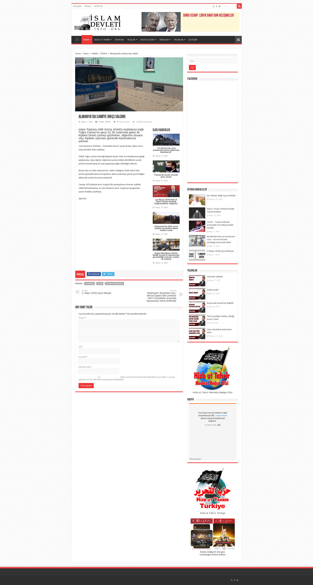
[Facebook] (217, 6)
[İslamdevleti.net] (97, 22)
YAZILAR (131, 39)
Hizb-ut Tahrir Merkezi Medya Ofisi (212, 392)
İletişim (88, 6)
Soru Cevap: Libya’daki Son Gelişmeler (208, 16)
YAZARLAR (178, 39)
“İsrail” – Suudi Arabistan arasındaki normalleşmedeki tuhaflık (220, 225)
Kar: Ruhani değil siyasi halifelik (221, 195)
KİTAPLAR (98, 6)
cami (100, 284)
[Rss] (214, 6)
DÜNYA (103, 53)
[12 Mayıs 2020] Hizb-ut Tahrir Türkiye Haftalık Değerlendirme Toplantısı (166, 202)
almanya (90, 284)
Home (78, 53)
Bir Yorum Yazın (123, 122)
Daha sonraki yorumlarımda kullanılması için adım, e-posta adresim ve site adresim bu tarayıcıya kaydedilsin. (127, 378)
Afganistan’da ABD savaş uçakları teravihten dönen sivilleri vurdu (166, 228)
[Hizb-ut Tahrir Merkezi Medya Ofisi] (212, 368)
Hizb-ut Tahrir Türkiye (212, 513)
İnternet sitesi (85, 367)
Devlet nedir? (213, 290)
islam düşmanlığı (115, 284)
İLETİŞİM (193, 39)
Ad (81, 346)
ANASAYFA (77, 39)
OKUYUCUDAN (147, 39)
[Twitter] (219, 6)
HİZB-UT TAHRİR (102, 39)
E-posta (83, 357)
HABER (86, 39)
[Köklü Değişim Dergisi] (212, 534)
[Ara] (239, 6)
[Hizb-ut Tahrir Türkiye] (212, 489)
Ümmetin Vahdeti (215, 276)
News (86, 53)
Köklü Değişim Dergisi (212, 551)
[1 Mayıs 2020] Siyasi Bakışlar (96, 292)
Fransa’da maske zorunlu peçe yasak (166, 176)
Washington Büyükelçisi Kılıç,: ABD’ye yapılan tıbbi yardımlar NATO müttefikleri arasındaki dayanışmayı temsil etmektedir (161, 296)
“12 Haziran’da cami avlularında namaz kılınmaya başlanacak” (166, 150)
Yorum (82, 318)
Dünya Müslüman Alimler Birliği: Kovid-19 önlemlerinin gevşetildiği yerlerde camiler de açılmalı (166, 256)
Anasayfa (77, 6)
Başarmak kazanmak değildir (220, 303)
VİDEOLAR (164, 39)
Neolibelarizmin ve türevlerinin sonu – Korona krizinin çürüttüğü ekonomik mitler (221, 239)
